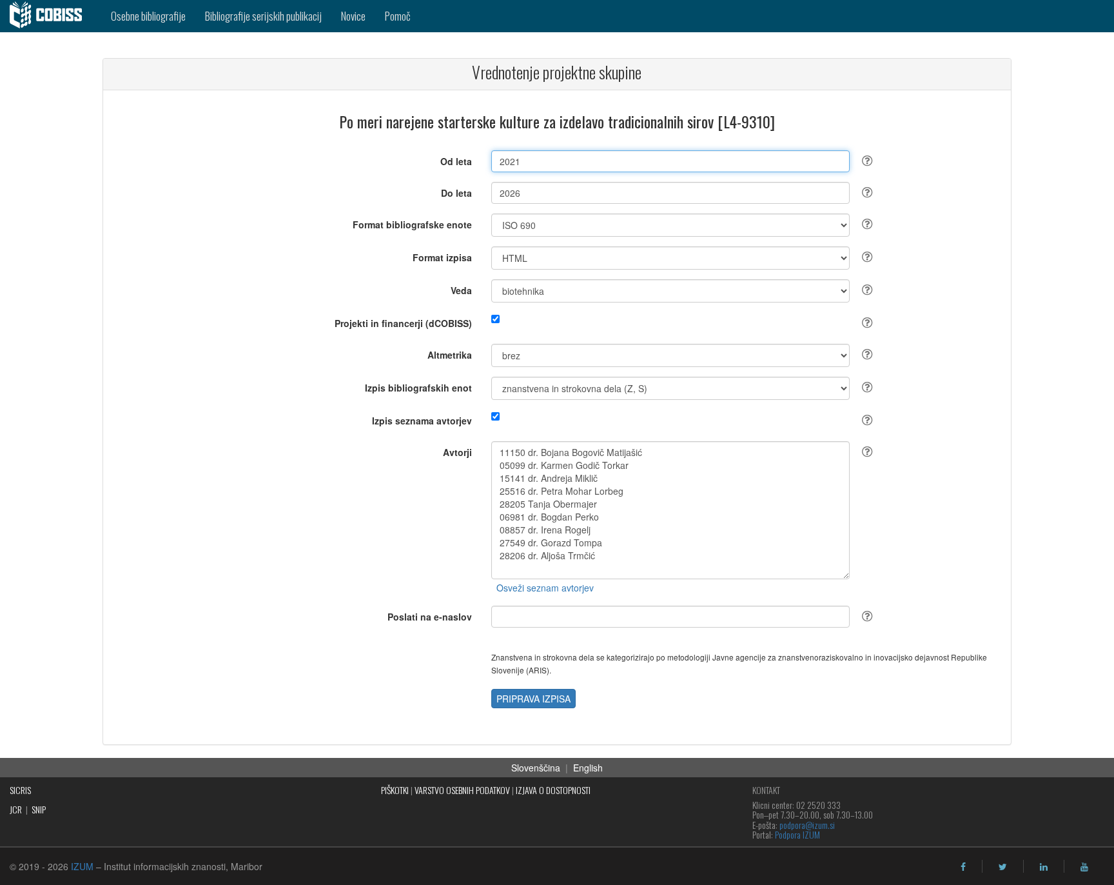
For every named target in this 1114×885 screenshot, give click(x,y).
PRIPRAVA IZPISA (533, 698)
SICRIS (20, 790)
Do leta (456, 192)
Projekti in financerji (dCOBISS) (403, 323)
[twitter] (1003, 866)
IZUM (82, 866)
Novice (353, 16)
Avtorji (457, 452)
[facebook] (963, 866)
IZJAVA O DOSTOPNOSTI (553, 790)
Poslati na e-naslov (429, 616)
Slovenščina (535, 767)
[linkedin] (1044, 866)
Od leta (456, 161)
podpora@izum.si (807, 824)
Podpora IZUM (797, 834)
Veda (461, 290)
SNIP (39, 809)
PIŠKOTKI (395, 790)
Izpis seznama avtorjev (422, 420)
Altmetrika (449, 354)
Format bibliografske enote (412, 224)
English (588, 767)
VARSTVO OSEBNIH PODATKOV (462, 790)
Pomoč (398, 16)
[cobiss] (50, 16)
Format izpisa (442, 257)
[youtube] (1084, 866)
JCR (16, 809)
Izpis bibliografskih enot (418, 387)
